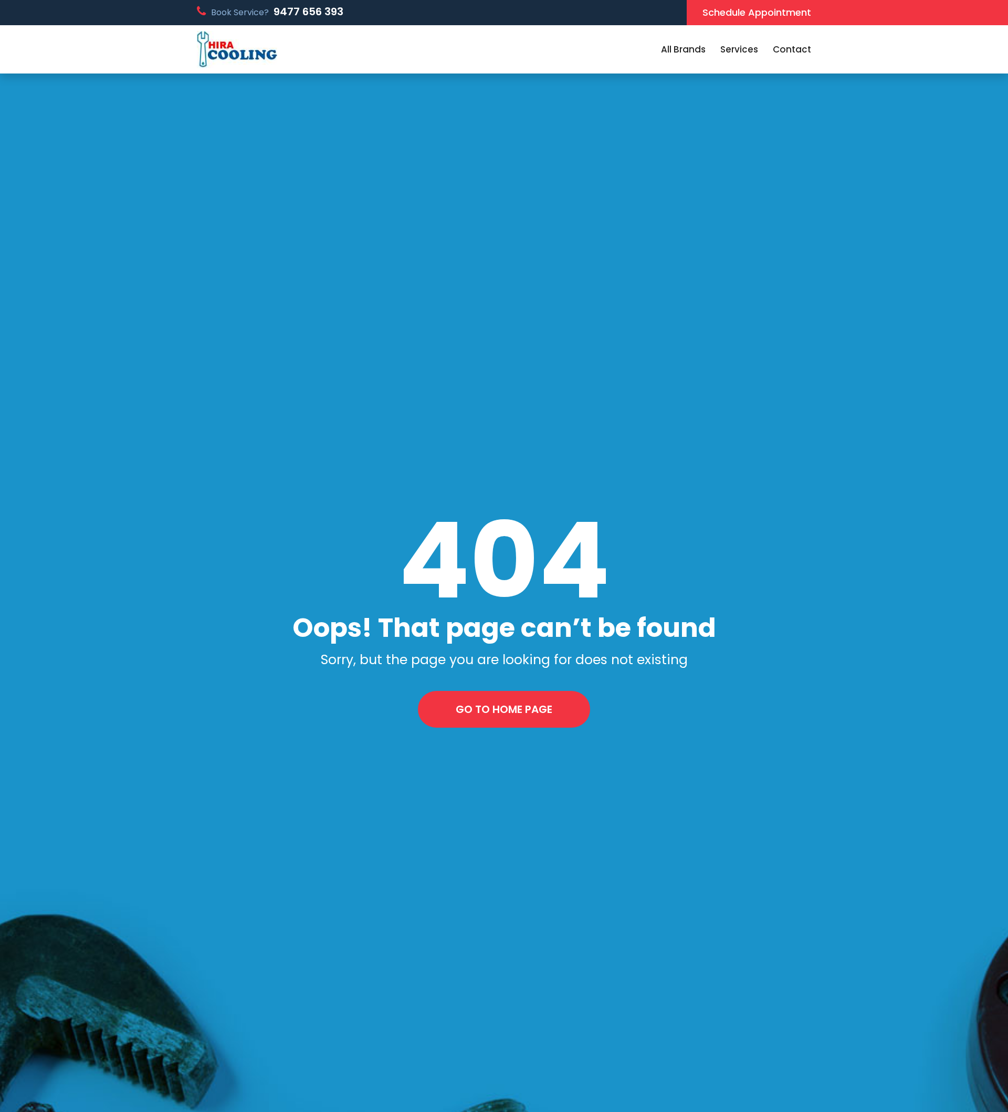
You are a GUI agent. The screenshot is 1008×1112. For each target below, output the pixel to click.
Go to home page (504, 709)
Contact (792, 49)
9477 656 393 (308, 11)
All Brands (683, 49)
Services (739, 49)
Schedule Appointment (756, 12)
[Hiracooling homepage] (237, 49)
